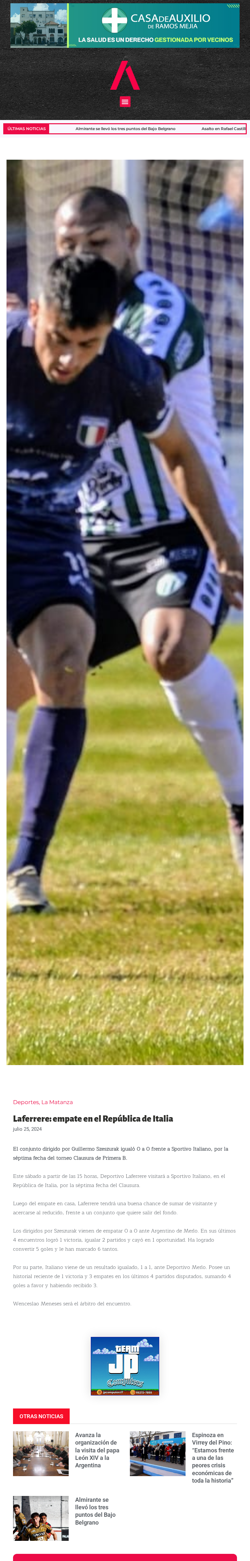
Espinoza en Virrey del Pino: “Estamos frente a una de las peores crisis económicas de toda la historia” (213, 1458)
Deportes (26, 1102)
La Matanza (57, 1102)
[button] (125, 101)
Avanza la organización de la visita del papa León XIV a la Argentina (97, 1450)
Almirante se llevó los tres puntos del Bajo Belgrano (58, 128)
